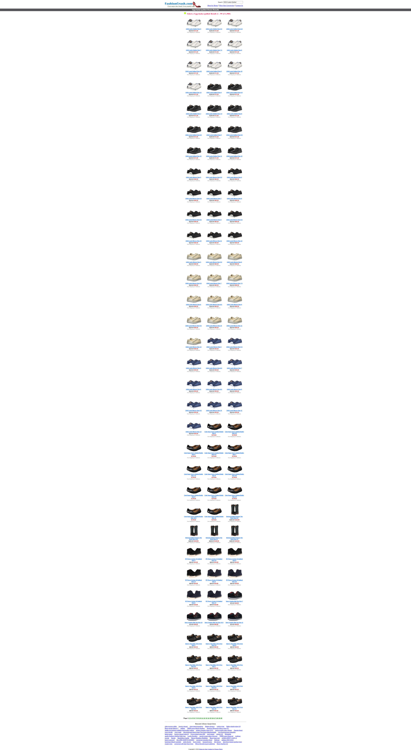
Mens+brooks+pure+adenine (205, 744)
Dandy (173, 738)
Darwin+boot (238, 730)
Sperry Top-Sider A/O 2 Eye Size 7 (214, 665)
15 (210, 718)
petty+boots (187, 742)
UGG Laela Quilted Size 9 (214, 71)
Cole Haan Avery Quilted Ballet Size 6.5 (214, 453)
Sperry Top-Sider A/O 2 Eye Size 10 (214, 708)
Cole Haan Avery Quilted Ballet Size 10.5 (193, 517)
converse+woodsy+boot (204, 740)
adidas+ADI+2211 (228, 740)
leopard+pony (207, 742)
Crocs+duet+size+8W (198, 734)
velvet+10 (219, 734)
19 (219, 718)
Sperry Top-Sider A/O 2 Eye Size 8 (193, 686)
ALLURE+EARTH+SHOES (185, 740)
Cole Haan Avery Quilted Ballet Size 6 (193, 453)
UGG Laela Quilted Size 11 (214, 156)
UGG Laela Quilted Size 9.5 (234, 135)
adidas (182, 728)
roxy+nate (178, 732)
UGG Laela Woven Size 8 (234, 198)
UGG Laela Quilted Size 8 (234, 50)
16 (213, 718)
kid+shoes (217, 742)
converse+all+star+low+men (183, 744)
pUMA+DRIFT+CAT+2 (229, 738)
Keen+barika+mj (222, 744)
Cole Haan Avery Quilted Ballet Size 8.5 (234, 474)
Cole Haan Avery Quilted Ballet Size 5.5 (234, 432)
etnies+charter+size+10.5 (204, 730)
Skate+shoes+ (210, 726)
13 (206, 718)
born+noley (197, 742)
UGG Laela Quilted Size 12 (193, 92)
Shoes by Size (203, 749)
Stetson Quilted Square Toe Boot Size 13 (234, 538)
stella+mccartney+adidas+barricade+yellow (179, 730)
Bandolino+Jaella (183, 738)
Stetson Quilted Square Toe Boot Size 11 (214, 538)
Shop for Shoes (212, 5)
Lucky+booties (192, 736)
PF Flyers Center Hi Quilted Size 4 (193, 559)
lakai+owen (168, 734)
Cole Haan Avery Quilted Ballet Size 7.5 (193, 474)
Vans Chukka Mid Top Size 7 (234, 601)
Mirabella (228, 734)
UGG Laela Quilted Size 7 (193, 50)
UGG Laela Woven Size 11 (214, 241)
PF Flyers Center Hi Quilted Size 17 (193, 580)
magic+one (168, 744)
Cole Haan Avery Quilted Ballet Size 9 (193, 496)
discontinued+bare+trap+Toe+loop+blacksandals (199, 732)
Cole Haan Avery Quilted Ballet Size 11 (214, 517)
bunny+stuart (183, 726)
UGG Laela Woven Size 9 (213, 220)
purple (167, 738)
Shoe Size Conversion (226, 5)
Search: (220, 2)
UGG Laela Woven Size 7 (213, 198)
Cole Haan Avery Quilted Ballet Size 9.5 (214, 496)
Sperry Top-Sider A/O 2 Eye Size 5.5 (214, 644)
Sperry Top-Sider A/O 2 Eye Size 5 (193, 644)
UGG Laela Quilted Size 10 (234, 71)
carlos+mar (220, 726)
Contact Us (239, 5)
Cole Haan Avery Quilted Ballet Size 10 (234, 496)
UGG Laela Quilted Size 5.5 (214, 29)
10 (200, 718)
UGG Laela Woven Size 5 (193, 177)
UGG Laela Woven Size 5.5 (214, 177)
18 (217, 718)
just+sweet (210, 734)
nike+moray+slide (171, 726)
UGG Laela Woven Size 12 (234, 241)
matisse (237, 736)
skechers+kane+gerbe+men (232, 742)
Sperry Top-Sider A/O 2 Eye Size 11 (234, 708)
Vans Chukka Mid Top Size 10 (193, 622)
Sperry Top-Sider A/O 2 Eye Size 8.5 (214, 686)
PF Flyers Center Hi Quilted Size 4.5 (214, 559)
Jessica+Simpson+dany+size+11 (218, 728)
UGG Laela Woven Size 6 (234, 177)
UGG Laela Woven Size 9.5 (234, 220)
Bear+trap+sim (215, 738)
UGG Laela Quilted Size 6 (214, 92)
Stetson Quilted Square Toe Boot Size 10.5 (193, 538)
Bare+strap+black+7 (171, 728)
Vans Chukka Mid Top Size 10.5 (214, 622)
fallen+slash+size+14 (233, 726)
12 (204, 718)
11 (202, 718)
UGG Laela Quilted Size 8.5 (193, 71)
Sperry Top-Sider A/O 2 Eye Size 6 (234, 644)
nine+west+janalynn (196, 726)
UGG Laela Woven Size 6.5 (193, 198)
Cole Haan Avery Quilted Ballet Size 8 (214, 474)
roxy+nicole (169, 732)
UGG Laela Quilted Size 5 (193, 29)
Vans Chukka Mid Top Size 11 (234, 622)
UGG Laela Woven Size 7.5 (234, 283)
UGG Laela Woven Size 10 (193, 241)
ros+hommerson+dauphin (227, 732)
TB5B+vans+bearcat (226, 736)
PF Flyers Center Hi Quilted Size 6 (234, 559)
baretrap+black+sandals (173, 742)
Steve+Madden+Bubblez (199, 738)
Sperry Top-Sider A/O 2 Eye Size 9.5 (193, 708)
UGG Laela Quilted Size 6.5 (234, 29)
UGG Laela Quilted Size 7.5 (214, 50)
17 (215, 718)
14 (208, 718)
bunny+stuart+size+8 (181, 734)
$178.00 (214, 435)
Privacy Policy (218, 749)
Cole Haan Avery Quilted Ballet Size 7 (234, 453)
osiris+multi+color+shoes (223, 730)
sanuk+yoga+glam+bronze (208, 736)
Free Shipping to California (193, 32)
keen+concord (169, 740)
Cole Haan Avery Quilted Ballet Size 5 (214, 432)
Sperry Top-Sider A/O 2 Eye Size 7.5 (234, 665)
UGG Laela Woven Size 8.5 (193, 220)
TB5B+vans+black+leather (196, 728)
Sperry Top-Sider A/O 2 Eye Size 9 (234, 686)
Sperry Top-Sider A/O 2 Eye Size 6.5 (193, 665)
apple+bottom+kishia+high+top (175, 736)
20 (221, 718)
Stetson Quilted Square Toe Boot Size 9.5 (234, 517)
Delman (217, 740)
